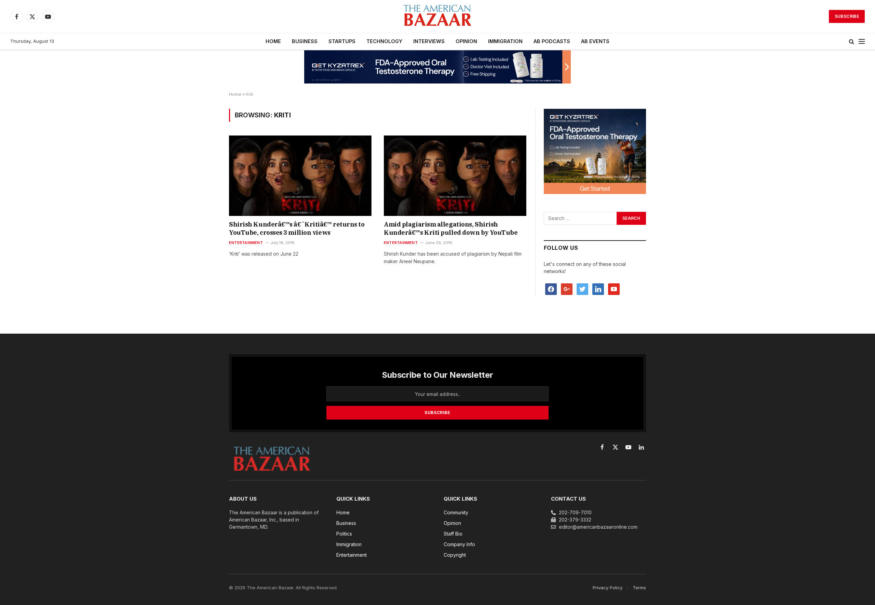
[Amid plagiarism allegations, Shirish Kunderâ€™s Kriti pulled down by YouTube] (455, 176)
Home (235, 94)
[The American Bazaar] (437, 17)
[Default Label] (598, 289)
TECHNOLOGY (384, 41)
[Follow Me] (582, 289)
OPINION (466, 41)
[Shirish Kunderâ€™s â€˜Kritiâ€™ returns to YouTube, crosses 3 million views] (300, 176)
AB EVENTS (595, 41)
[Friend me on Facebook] (551, 289)
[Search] (852, 41)
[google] (567, 289)
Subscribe (847, 16)
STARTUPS (341, 41)
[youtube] (614, 289)
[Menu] (862, 41)
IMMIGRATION (505, 41)
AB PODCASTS (552, 41)
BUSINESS (305, 41)
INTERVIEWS (429, 41)
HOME (273, 41)
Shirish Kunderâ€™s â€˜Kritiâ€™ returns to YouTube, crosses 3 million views (297, 228)
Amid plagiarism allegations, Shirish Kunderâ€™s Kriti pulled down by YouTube (450, 228)
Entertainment (246, 242)
